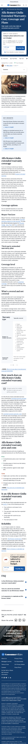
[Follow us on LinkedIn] (10, 677)
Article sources (6, 610)
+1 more (15, 65)
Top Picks (14, 58)
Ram (10, 225)
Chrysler (21, 223)
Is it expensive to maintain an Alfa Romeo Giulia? (12, 597)
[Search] (24, 5)
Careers (3, 667)
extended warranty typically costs (12, 414)
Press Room (17, 667)
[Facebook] (19, 620)
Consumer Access (11, 697)
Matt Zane (9, 65)
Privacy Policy (18, 658)
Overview (5, 58)
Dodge (3, 225)
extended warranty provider (18, 398)
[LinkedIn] (23, 620)
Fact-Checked (19, 63)
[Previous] (11, 365)
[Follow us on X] (8, 677)
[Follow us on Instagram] (4, 677)
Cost (22, 58)
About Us (4, 658)
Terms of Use (5, 664)
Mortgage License (6, 661)
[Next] (17, 365)
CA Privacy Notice (19, 664)
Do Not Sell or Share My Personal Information (7, 672)
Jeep (7, 225)
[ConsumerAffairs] (14, 5)
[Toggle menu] (2, 5)
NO (3, 616)
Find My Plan (20, 48)
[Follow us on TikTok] (6, 677)
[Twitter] (15, 620)
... (4, 9)
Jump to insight (9, 127)
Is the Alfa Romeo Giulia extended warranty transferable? (12, 582)
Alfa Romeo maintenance (15, 539)
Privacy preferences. (14, 1)
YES (25, 614)
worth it (5, 504)
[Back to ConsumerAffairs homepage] (2, 9)
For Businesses (18, 661)
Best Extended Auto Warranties (14, 9)
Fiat (16, 225)
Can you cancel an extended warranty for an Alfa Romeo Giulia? (12, 589)
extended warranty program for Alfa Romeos (13, 220)
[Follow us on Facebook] (2, 677)
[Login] (26, 5)
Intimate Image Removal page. (7, 738)
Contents (5, 69)
